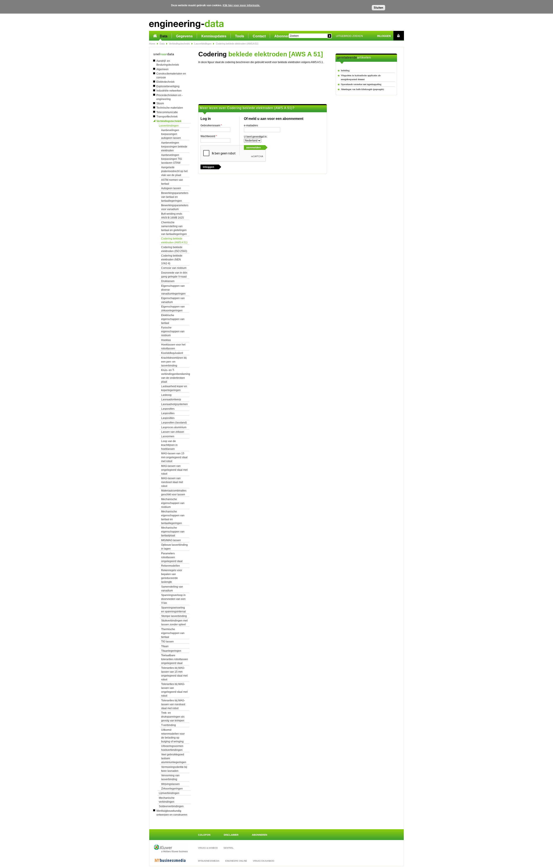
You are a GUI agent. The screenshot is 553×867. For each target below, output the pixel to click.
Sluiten (378, 7)
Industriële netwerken (169, 90)
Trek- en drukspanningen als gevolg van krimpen (172, 716)
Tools (239, 36)
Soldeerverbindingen (171, 806)
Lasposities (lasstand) (174, 422)
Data (163, 36)
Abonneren (259, 835)
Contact (259, 36)
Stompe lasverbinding (174, 616)
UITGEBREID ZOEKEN (349, 36)
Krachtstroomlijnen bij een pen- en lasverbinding (174, 361)
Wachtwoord (208, 136)
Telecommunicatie (167, 112)
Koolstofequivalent (172, 353)
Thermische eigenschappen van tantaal (172, 633)
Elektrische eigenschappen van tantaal (172, 319)
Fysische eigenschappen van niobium (172, 331)
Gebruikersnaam (211, 125)
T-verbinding (168, 725)
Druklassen (168, 281)
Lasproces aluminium (173, 427)
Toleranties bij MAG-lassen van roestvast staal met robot (173, 704)
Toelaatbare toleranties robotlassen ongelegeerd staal (174, 659)
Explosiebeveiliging (168, 86)
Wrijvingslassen (170, 784)
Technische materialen (169, 107)
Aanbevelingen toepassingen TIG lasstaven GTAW (171, 159)
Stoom (160, 103)
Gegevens (184, 36)
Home (152, 43)
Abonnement (285, 36)
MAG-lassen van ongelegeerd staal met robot (174, 469)
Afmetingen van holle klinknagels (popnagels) (362, 89)
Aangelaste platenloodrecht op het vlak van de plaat (174, 171)
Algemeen (162, 69)
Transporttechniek (167, 116)
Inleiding (345, 70)
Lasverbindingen (202, 43)
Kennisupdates (213, 36)
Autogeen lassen (171, 188)
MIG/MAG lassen (171, 540)
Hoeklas (166, 340)
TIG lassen (167, 641)
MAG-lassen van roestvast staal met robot (172, 482)
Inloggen (384, 36)
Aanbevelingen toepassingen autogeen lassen (171, 134)
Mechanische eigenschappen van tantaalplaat (172, 531)
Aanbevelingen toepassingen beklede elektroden (174, 146)
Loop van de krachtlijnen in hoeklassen (169, 445)
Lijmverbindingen (169, 793)
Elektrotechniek (165, 81)
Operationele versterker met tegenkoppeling (361, 84)
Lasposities (168, 408)
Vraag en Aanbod (263, 861)
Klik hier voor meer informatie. (241, 5)
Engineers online (236, 861)
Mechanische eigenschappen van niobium (172, 503)
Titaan (164, 646)
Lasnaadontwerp (171, 399)
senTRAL (229, 848)
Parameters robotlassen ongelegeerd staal (172, 557)
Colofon (204, 835)
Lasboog (166, 394)
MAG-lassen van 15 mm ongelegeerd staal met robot (174, 457)
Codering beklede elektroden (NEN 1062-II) (171, 259)
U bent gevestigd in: (255, 136)
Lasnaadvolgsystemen (174, 404)
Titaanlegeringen (171, 650)
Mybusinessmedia (208, 861)
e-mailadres (251, 125)
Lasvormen (167, 436)
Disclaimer (231, 835)
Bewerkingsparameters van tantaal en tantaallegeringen (174, 197)
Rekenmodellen (170, 565)
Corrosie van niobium (173, 267)
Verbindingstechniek (179, 43)
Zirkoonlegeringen (172, 788)
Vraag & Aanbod (208, 848)
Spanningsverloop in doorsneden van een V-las (173, 599)
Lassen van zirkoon (172, 431)
